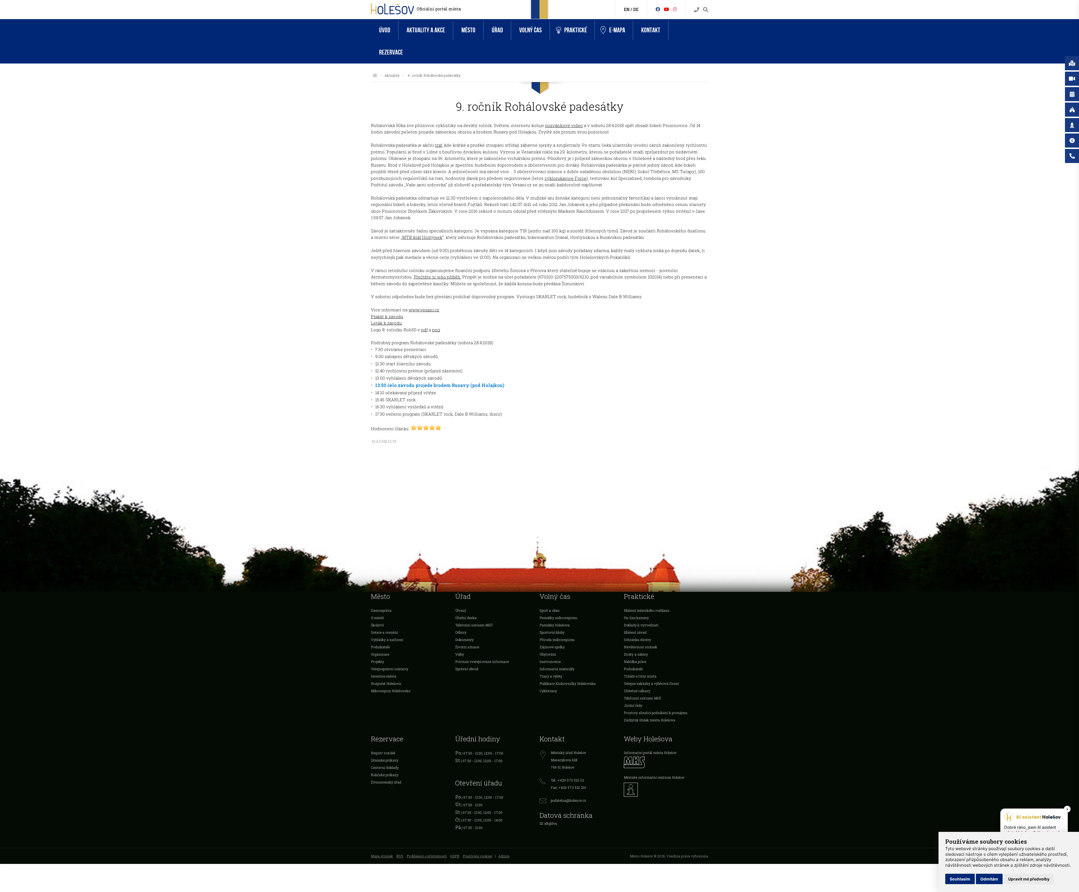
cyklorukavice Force (565, 178)
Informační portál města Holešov (650, 752)
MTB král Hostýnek (422, 237)
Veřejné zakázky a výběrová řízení (651, 683)
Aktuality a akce (426, 30)
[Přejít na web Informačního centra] (666, 790)
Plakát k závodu (387, 316)
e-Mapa (617, 30)
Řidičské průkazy (384, 775)
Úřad (497, 30)
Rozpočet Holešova (386, 683)
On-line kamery (636, 617)
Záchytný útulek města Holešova (649, 720)
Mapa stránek (382, 856)
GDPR (454, 856)
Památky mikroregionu (558, 617)
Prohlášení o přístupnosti (427, 856)
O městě (377, 617)
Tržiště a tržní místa (640, 676)
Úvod (384, 30)
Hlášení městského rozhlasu (646, 610)
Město (468, 30)
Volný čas (530, 30)
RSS (399, 856)
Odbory (460, 632)
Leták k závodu (386, 323)
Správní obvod (466, 669)
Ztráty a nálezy (636, 654)
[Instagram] (675, 9)
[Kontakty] (696, 10)
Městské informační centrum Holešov (654, 777)
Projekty (377, 661)
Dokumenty (464, 639)
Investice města (383, 676)
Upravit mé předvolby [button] (1028, 879)
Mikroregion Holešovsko (390, 691)
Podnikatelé (380, 647)
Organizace (380, 654)
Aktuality (392, 75)
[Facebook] (657, 9)
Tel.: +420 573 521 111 (567, 780)
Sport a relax (549, 610)
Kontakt (650, 30)
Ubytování (548, 654)
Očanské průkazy (384, 760)
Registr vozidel (383, 753)
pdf (424, 329)
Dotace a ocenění (384, 632)
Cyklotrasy (548, 691)
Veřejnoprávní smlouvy (389, 669)
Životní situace (467, 647)
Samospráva (381, 610)
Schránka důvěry (637, 639)
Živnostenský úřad (386, 782)
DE (635, 9)
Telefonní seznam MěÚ (474, 625)
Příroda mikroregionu (557, 639)
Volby (459, 654)
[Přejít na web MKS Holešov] (666, 762)
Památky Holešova (555, 625)
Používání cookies (477, 856)
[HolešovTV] (666, 9)
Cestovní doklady (385, 767)
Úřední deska (466, 617)
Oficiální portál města (439, 9)
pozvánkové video (564, 125)
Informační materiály (557, 669)
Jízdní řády (633, 705)
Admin (503, 856)
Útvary (460, 610)
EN (627, 9)
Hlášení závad (635, 632)
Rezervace (391, 52)
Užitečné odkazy (637, 691)
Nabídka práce (635, 661)
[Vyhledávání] (705, 10)
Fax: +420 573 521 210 (568, 787)
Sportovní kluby (552, 632)
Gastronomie (550, 661)
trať (438, 145)
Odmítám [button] (989, 879)
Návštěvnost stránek (640, 647)
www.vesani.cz (424, 310)
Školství (377, 625)
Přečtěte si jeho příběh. (437, 277)
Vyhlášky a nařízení (387, 639)
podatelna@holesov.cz (568, 800)
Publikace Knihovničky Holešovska (568, 683)
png (436, 329)
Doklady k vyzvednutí (641, 625)
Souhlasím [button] (960, 879)
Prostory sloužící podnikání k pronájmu (655, 712)
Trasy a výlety (551, 676)
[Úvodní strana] (374, 75)
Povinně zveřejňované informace (482, 661)
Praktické (575, 30)
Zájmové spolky (552, 647)
